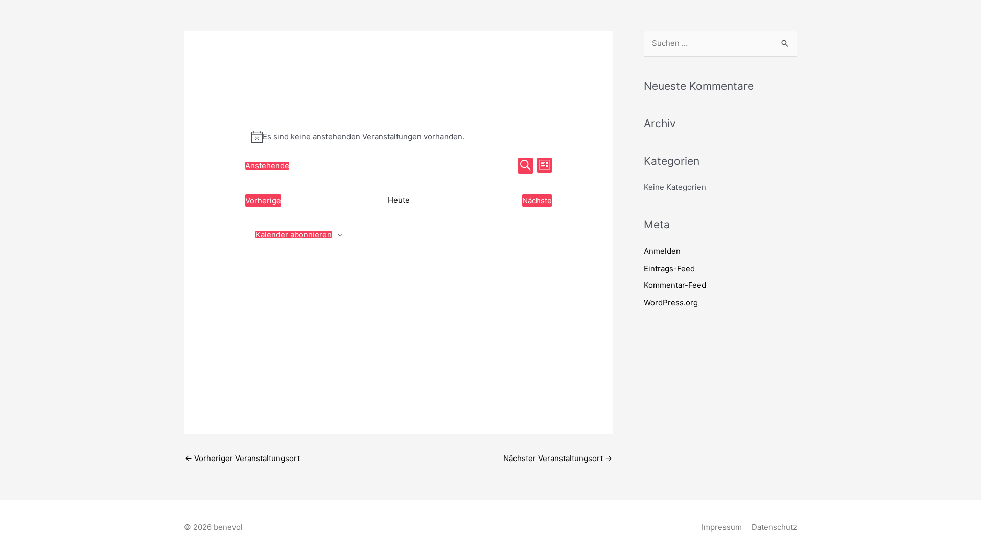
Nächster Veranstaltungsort (557, 458)
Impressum (722, 527)
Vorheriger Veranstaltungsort (242, 458)
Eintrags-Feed (669, 268)
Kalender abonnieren (293, 234)
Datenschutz (774, 527)
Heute (399, 200)
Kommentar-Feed (675, 285)
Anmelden (662, 251)
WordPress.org (671, 302)
